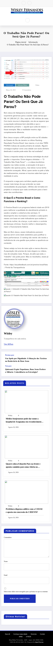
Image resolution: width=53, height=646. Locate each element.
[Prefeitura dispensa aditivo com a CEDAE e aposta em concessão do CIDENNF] (26, 492)
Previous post (9, 355)
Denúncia (34, 634)
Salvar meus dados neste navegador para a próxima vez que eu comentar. (26, 591)
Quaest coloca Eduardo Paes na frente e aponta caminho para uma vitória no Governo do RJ (23, 466)
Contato (42, 634)
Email (5, 575)
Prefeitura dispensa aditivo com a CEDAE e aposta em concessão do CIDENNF (24, 510)
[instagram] (29, 3)
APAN (21, 637)
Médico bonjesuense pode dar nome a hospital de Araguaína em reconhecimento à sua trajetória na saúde (24, 420)
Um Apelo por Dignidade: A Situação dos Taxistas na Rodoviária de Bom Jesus (26, 359)
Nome (6, 561)
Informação (9, 85)
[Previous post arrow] (47, 358)
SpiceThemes (39, 642)
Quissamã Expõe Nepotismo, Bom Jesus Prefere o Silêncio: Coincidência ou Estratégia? (25, 370)
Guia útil (7, 634)
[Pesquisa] (27, 20)
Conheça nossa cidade (20, 634)
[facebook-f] (24, 3)
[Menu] (20, 20)
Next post (8, 366)
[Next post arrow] (47, 370)
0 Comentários (26, 90)
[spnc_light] (33, 20)
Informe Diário (22, 85)
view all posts (8, 344)
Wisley (37, 85)
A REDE (28, 637)
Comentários (8, 537)
